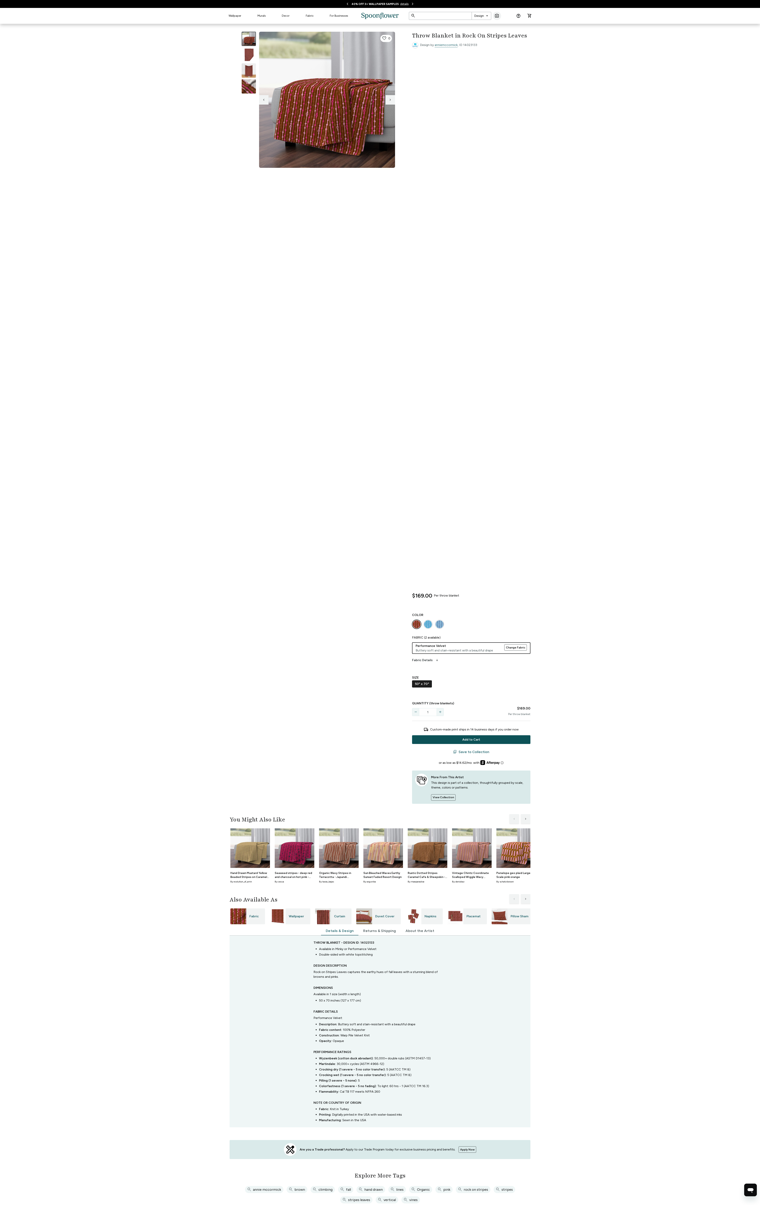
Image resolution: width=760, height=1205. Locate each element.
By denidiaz (458, 881)
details (404, 4)
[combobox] (481, 16)
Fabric (310, 15)
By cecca (279, 881)
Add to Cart (471, 739)
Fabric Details (425, 660)
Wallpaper (235, 15)
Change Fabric (515, 647)
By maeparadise (416, 881)
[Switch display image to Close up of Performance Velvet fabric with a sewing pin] (249, 86)
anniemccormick (446, 45)
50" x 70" (422, 684)
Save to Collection (471, 752)
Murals (261, 15)
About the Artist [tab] (420, 931)
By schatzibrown (505, 881)
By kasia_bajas (326, 881)
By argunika (369, 881)
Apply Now (467, 1149)
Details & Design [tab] (340, 931)
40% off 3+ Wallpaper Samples (375, 4)
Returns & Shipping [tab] (379, 931)
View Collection (443, 797)
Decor (286, 15)
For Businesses (339, 15)
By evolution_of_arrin (241, 881)
